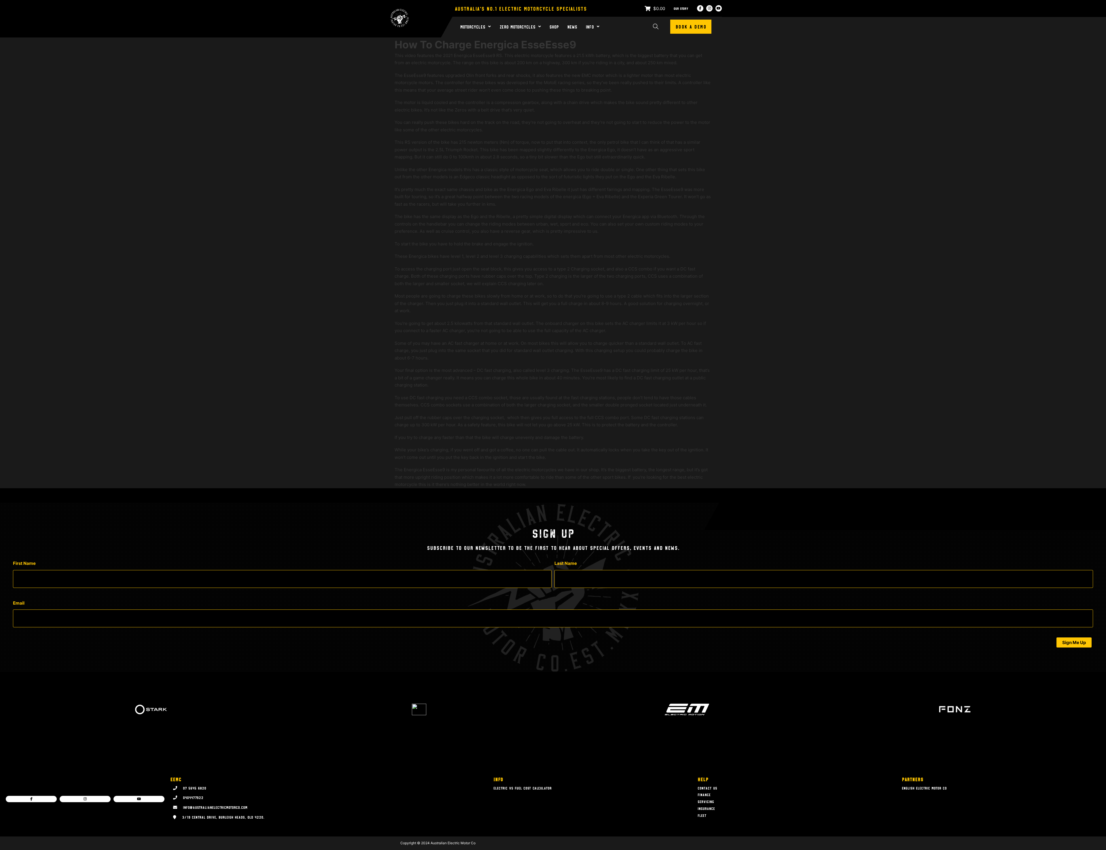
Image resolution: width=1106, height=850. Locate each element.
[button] (1074, 642)
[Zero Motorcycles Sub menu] (539, 26)
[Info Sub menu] (598, 26)
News (572, 26)
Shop (554, 26)
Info (590, 26)
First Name (24, 563)
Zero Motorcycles (517, 26)
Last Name (565, 563)
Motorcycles (472, 26)
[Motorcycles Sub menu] (489, 26)
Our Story (681, 8)
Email (18, 603)
